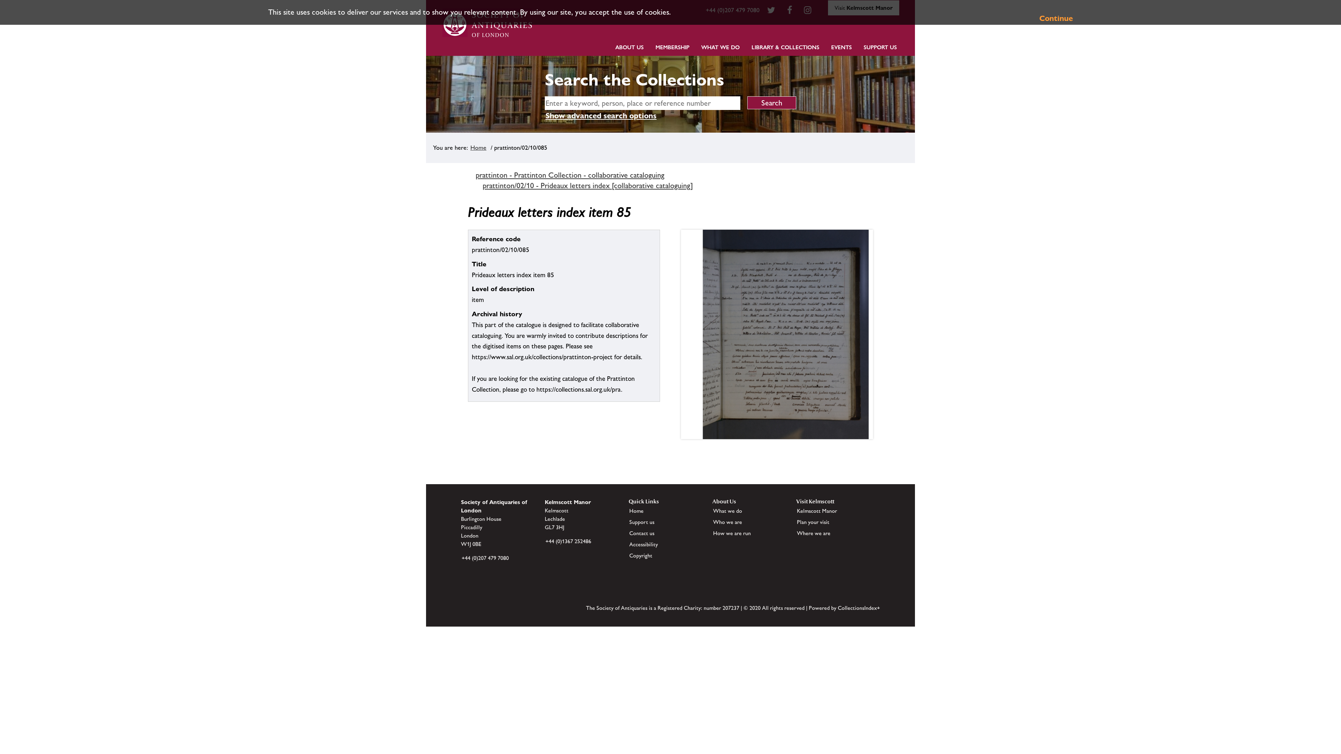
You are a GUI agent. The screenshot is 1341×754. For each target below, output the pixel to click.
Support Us (880, 47)
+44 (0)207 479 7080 (485, 558)
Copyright (640, 555)
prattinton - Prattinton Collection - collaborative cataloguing (570, 175)
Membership (672, 47)
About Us (629, 47)
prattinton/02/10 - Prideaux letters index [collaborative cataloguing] (588, 185)
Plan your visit (813, 522)
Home (478, 147)
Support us (641, 522)
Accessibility (643, 544)
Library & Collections (785, 47)
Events (841, 47)
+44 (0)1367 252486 (568, 541)
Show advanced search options (601, 115)
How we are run (732, 533)
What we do (720, 47)
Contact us (641, 533)
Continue (1056, 18)
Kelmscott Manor (817, 511)
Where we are (813, 533)
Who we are (727, 522)
